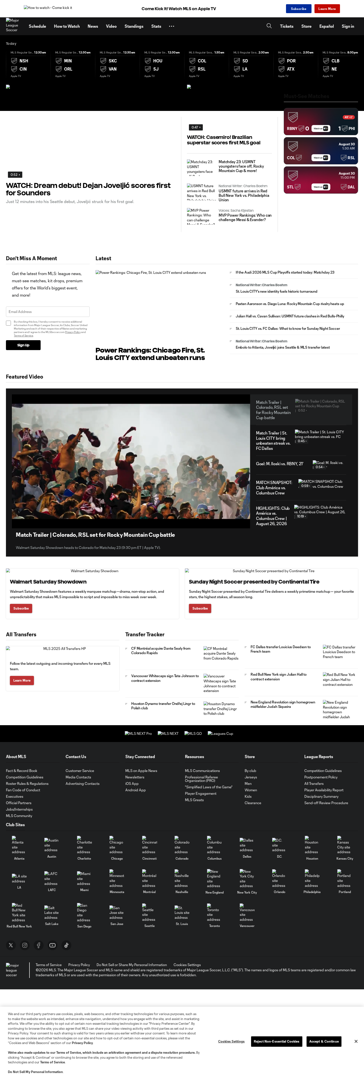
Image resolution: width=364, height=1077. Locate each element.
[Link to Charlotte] (84, 845)
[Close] (356, 1041)
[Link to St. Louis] (182, 912)
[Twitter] (11, 945)
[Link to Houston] (312, 845)
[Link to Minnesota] (116, 878)
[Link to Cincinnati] (149, 845)
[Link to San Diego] (84, 912)
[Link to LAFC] (51, 878)
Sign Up (23, 345)
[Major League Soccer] (14, 26)
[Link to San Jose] (116, 912)
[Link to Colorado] (182, 845)
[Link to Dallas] (247, 845)
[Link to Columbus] (214, 845)
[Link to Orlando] (279, 878)
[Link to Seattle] (149, 912)
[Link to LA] (19, 878)
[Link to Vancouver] (247, 912)
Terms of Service (23, 335)
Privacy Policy (73, 332)
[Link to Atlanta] (19, 845)
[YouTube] (52, 945)
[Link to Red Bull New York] (19, 912)
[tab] (28, 64)
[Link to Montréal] (149, 878)
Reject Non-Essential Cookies (277, 1041)
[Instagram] (25, 945)
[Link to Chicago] (116, 845)
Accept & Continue (324, 1041)
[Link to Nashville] (182, 878)
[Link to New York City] (247, 878)
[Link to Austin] (51, 845)
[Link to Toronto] (214, 912)
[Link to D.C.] (279, 845)
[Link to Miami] (84, 878)
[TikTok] (66, 945)
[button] (171, 26)
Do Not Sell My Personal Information (35, 1072)
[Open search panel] (269, 26)
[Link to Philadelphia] (312, 878)
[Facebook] (39, 945)
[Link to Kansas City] (344, 845)
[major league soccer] (13, 970)
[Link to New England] (214, 878)
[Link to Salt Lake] (51, 912)
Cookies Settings (187, 965)
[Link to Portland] (344, 878)
